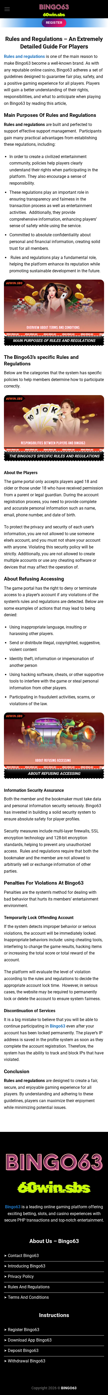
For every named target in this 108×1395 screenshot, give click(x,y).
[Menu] (7, 9)
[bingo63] (54, 9)
